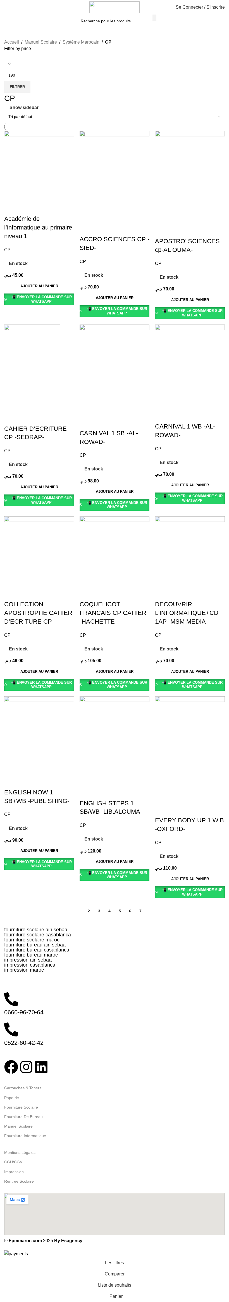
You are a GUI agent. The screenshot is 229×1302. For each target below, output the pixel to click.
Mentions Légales (19, 1152)
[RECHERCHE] (154, 18)
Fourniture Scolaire (21, 1107)
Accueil (11, 42)
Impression (14, 1172)
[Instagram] (26, 1067)
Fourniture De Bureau (23, 1116)
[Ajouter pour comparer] (11, 208)
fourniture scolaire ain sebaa (35, 929)
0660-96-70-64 (24, 1012)
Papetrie (11, 1097)
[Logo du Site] (114, 6)
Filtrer (17, 87)
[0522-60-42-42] (11, 1029)
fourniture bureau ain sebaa (35, 945)
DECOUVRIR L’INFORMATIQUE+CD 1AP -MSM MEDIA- (186, 613)
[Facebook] (11, 1067)
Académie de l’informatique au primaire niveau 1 (38, 227)
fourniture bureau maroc (31, 955)
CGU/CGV (13, 1162)
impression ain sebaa (28, 960)
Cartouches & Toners (22, 1088)
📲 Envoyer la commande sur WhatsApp (41, 299)
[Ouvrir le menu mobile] (6, 7)
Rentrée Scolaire (19, 1181)
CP (7, 249)
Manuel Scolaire (41, 42)
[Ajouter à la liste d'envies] (41, 208)
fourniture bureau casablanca (36, 950)
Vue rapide (26, 208)
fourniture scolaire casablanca (37, 935)
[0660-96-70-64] (11, 999)
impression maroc (24, 970)
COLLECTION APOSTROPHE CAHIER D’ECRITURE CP (38, 613)
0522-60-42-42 (24, 1042)
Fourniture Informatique (25, 1135)
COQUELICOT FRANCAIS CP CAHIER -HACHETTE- (113, 613)
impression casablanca (29, 965)
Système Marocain (81, 42)
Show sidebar (24, 107)
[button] (39, 286)
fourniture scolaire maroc (31, 940)
